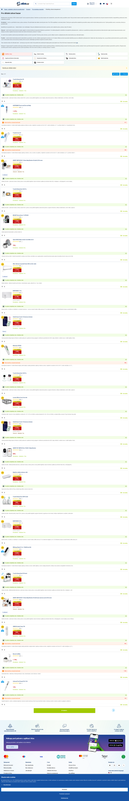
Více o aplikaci (10, 746)
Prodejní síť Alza (8, 773)
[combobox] (53, 3)
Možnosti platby (7, 767)
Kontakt (49, 765)
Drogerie (28, 9)
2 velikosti (4, 174)
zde (77, 42)
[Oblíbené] (104, 4)
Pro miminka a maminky (38, 9)
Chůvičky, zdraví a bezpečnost (53, 9)
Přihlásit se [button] (92, 4)
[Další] (113, 710)
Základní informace (52, 770)
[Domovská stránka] (1, 9)
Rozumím (64, 789)
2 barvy (4, 331)
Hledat (74, 3)
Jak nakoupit (28, 770)
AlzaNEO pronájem (73, 767)
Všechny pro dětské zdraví (9, 68)
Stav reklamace (29, 767)
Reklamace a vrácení (9, 770)
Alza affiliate (72, 773)
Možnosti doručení (8, 765)
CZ (111, 772)
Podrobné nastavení (64, 794)
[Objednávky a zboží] (100, 4)
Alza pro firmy (72, 765)
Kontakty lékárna (51, 767)
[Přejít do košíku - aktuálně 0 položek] (111, 4)
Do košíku (125, 101)
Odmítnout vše (64, 798)
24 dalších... (64, 710)
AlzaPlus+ (71, 770)
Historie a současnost (52, 773)
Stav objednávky (29, 765)
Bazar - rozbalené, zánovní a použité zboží (14, 9)
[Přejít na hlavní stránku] (23, 4)
